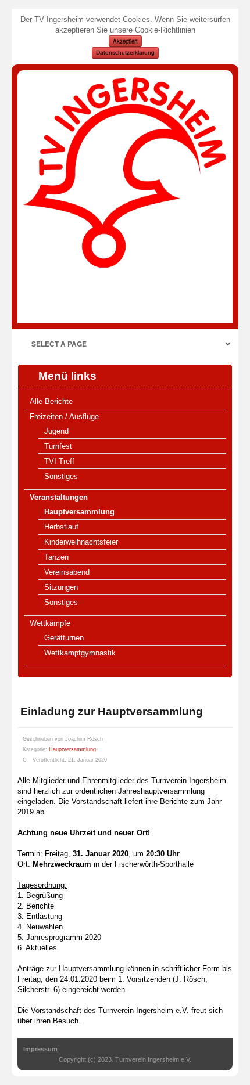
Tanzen (56, 557)
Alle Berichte (51, 401)
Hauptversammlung (79, 511)
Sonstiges (61, 476)
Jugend (56, 431)
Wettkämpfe (50, 623)
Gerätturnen (64, 637)
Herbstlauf (61, 526)
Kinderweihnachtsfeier (81, 542)
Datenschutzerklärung (125, 52)
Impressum (40, 1049)
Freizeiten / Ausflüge (64, 416)
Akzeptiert (125, 41)
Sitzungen (61, 587)
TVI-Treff (59, 461)
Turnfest (58, 446)
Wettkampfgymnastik (80, 652)
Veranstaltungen (59, 497)
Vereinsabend (67, 572)
